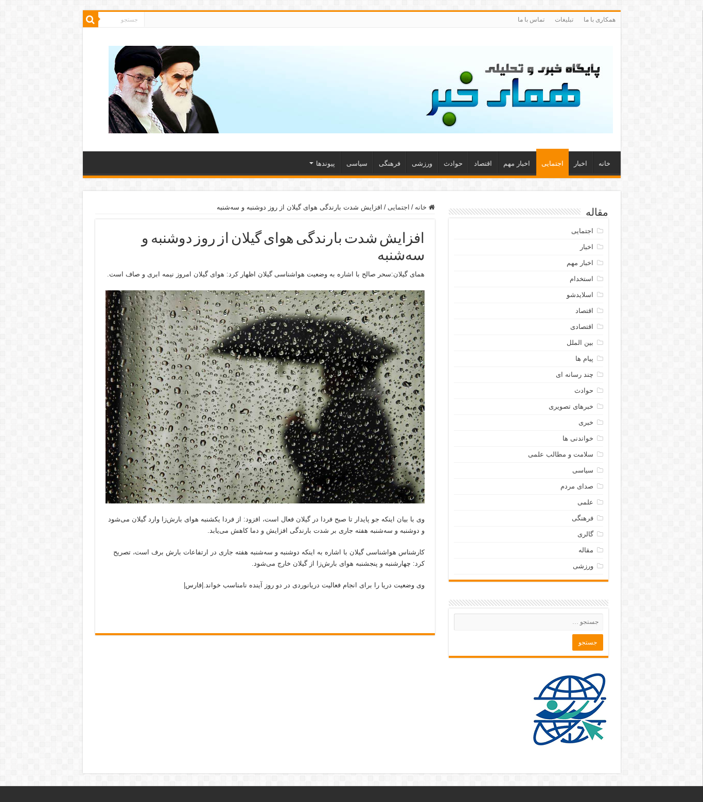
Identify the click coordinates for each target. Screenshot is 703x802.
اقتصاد (483, 163)
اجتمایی (552, 163)
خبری (585, 422)
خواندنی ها (578, 438)
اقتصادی (581, 326)
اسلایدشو (580, 295)
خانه (604, 163)
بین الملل (580, 342)
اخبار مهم (516, 163)
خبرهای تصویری (571, 406)
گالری (585, 534)
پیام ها (584, 358)
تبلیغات (564, 19)
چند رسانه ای (574, 374)
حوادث (453, 163)
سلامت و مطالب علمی (560, 454)
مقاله (585, 550)
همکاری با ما (600, 19)
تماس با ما (531, 19)
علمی (585, 502)
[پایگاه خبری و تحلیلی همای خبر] (361, 87)
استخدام (581, 279)
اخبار (580, 163)
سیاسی (356, 163)
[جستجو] (90, 19)
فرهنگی (389, 163)
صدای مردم (576, 486)
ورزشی (422, 163)
